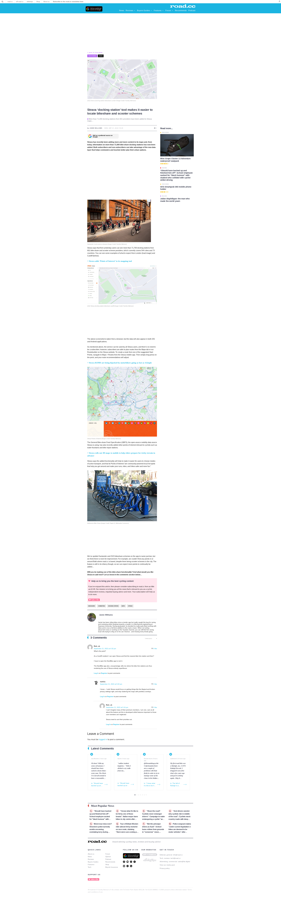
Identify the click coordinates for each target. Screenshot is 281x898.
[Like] (152, 648)
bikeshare (91, 606)
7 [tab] (146, 794)
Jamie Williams (106, 615)
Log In (96, 673)
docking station (113, 606)
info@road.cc (178, 855)
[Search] (2, 1)
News (90, 856)
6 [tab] (144, 794)
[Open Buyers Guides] (151, 10)
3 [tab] (138, 794)
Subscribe (95, 600)
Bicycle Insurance (111, 867)
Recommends (110, 862)
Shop (107, 864)
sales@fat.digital (184, 861)
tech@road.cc (176, 858)
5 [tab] (142, 794)
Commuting (101, 606)
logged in (103, 739)
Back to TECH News (96, 52)
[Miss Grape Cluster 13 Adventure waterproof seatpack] (177, 145)
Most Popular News (102, 805)
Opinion (108, 856)
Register (104, 673)
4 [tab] (140, 794)
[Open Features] (163, 10)
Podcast (108, 859)
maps (123, 606)
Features (91, 864)
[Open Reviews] (134, 10)
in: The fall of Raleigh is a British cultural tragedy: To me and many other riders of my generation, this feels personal (176, 784)
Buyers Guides (93, 862)
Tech (100, 55)
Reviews (91, 859)
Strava (130, 606)
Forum (107, 854)
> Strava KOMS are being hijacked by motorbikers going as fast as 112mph (119, 363)
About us (91, 854)
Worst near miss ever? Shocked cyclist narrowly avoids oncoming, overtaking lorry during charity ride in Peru (100, 829)
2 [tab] (136, 794)
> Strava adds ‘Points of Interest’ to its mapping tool (109, 261)
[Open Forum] (172, 10)
